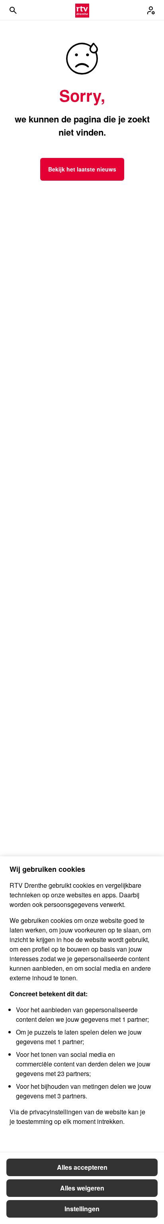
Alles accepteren (82, 1167)
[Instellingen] (151, 10)
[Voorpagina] (82, 10)
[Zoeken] (13, 10)
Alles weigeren (82, 1187)
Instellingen (82, 1208)
